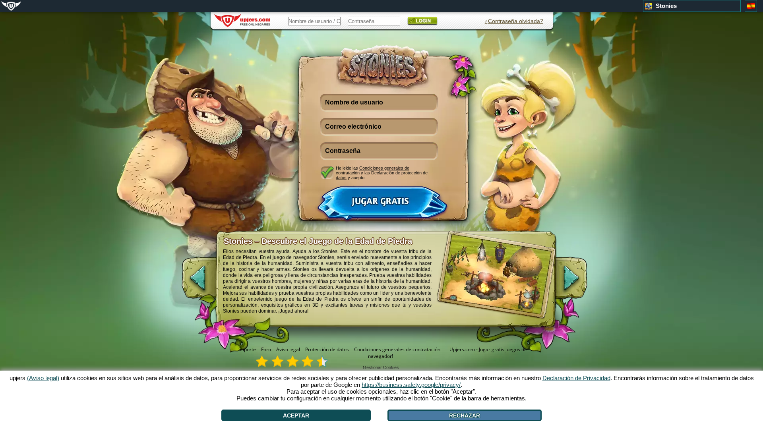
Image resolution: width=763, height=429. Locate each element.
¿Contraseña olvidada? (513, 21)
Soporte (247, 349)
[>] (577, 282)
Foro (266, 349)
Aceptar (296, 415)
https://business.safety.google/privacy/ (411, 384)
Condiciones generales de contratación (397, 349)
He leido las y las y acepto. (382, 173)
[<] (191, 282)
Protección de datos (327, 349)
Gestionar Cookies (381, 367)
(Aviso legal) (43, 378)
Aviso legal (288, 349)
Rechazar (464, 415)
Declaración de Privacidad (576, 378)
